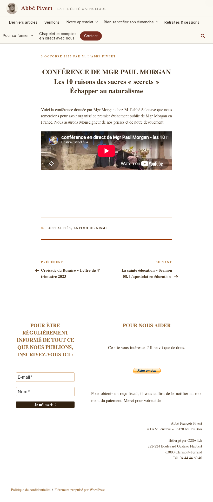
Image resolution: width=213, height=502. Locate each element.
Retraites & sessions (181, 22)
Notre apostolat (80, 22)
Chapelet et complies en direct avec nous (57, 35)
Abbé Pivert (36, 8)
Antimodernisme (91, 228)
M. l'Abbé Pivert (99, 56)
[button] (203, 36)
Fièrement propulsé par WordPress (80, 489)
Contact (91, 36)
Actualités (59, 228)
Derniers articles (23, 22)
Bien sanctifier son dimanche (129, 22)
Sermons (52, 22)
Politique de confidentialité (30, 489)
